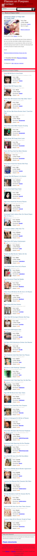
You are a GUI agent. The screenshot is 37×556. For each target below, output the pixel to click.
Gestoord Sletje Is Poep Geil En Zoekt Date (14, 17)
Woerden (7, 407)
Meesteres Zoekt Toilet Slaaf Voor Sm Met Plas (17, 380)
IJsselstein (8, 140)
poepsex (21, 63)
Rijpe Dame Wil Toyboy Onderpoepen (14, 241)
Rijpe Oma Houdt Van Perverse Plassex (15, 201)
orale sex (16, 63)
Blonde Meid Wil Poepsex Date (13, 86)
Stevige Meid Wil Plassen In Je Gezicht (15, 176)
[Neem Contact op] (25, 29)
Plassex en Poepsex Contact (12, 13)
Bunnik (7, 217)
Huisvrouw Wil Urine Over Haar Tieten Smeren (17, 506)
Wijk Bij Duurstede (9, 432)
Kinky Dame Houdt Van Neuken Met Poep (16, 163)
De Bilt (7, 331)
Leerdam (7, 306)
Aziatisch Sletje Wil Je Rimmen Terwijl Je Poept (17, 519)
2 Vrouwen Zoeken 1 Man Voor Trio (14, 228)
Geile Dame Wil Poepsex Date (12, 329)
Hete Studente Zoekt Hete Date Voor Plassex (17, 355)
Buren (7, 457)
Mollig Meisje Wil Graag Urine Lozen (14, 138)
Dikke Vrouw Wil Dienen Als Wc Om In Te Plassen (18, 291)
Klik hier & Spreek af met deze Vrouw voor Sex (15, 53)
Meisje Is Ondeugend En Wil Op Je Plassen (16, 418)
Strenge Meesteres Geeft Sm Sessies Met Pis (17, 494)
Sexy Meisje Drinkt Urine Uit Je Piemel (15, 266)
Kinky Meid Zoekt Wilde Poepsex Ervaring (16, 125)
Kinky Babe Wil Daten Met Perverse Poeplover (17, 430)
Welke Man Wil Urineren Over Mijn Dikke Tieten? (18, 98)
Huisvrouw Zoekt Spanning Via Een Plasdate (16, 443)
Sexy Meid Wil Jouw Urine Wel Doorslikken (16, 456)
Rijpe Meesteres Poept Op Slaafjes (14, 279)
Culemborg (8, 255)
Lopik (7, 243)
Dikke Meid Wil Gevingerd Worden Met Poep (16, 317)
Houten (7, 165)
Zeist (7, 356)
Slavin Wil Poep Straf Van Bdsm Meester (15, 151)
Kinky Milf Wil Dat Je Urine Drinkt (13, 73)
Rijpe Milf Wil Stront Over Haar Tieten (14, 392)
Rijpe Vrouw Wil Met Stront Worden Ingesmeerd (17, 468)
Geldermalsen (8, 483)
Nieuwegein (8, 115)
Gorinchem (8, 508)
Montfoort (8, 281)
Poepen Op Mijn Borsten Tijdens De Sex (15, 254)
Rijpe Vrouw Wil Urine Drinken (12, 304)
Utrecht (7, 190)
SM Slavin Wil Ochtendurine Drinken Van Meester (18, 342)
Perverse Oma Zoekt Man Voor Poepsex (15, 405)
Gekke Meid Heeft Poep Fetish (12, 189)
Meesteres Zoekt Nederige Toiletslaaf (14, 367)
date (12, 63)
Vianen (29, 24)
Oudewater (8, 382)
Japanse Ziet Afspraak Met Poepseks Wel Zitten (17, 481)
